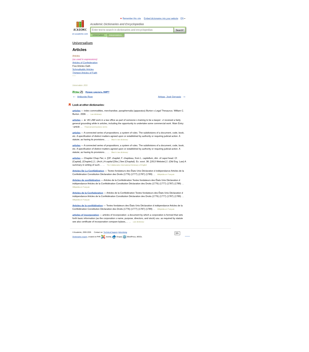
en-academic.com (80, 34)
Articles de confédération (86, 180)
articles (76, 110)
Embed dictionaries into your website (161, 18)
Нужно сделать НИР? (97, 92)
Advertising (122, 232)
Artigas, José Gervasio (169, 96)
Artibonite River (85, 96)
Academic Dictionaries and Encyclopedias (117, 24)
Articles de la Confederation (87, 193)
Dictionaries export (79, 237)
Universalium (98, 35)
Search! (180, 30)
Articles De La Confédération (88, 170)
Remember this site (132, 18)
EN (182, 18)
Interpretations (115, 35)
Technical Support (110, 232)
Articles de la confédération (87, 205)
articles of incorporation (85, 215)
